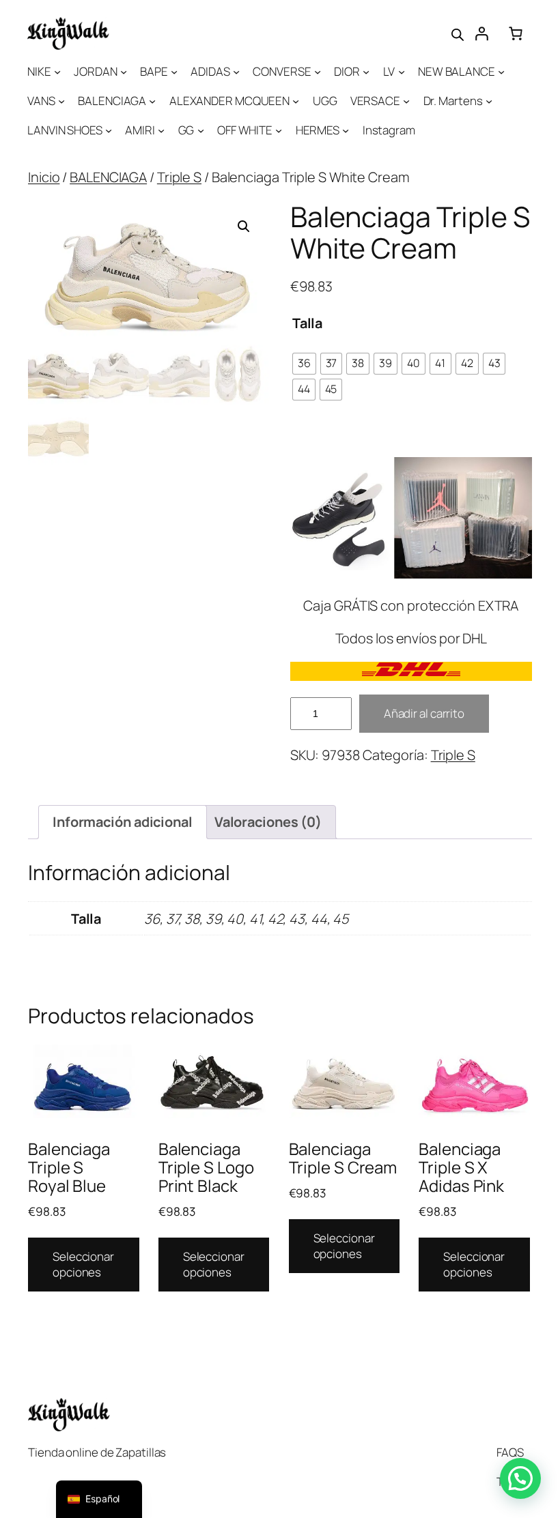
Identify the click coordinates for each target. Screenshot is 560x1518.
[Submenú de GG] (200, 130)
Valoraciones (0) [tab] (268, 822)
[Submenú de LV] (401, 71)
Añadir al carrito (424, 713)
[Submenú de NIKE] (57, 71)
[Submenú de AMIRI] (161, 130)
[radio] (304, 363)
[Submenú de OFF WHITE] (278, 130)
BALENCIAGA (108, 177)
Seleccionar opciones (83, 1265)
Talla (307, 323)
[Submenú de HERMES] (345, 130)
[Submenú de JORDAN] (123, 71)
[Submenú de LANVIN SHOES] (108, 130)
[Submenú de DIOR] (366, 71)
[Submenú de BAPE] (174, 71)
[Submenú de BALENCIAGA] (152, 101)
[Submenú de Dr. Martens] (489, 101)
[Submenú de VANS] (61, 101)
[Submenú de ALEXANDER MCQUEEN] (295, 101)
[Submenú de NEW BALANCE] (501, 71)
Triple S (179, 177)
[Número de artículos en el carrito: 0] (516, 33)
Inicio (43, 177)
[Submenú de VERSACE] (406, 101)
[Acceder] (481, 33)
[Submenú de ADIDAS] (236, 71)
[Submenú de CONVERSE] (317, 71)
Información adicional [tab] (123, 822)
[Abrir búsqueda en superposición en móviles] (457, 33)
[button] (244, 226)
